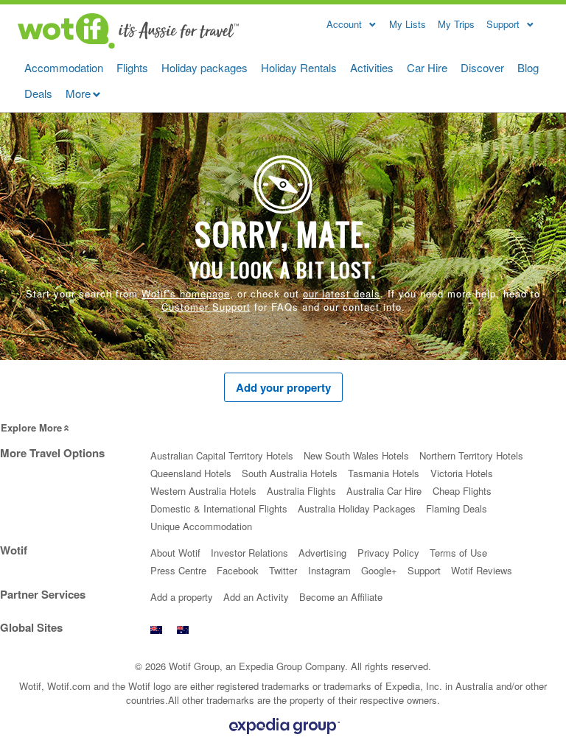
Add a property (181, 597)
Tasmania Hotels (383, 473)
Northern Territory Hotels (471, 455)
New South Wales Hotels (356, 455)
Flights (132, 67)
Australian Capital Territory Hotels (221, 455)
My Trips (456, 24)
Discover (482, 67)
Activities (372, 67)
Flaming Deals (456, 508)
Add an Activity (256, 597)
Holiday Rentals (299, 67)
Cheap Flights (462, 491)
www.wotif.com (183, 633)
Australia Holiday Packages (357, 508)
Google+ (379, 570)
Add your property (283, 387)
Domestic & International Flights (218, 508)
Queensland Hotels (190, 473)
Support (424, 570)
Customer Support (206, 307)
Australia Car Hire (384, 491)
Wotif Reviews (481, 570)
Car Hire (427, 67)
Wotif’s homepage (186, 293)
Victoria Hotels (461, 473)
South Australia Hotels (290, 473)
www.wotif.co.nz (156, 633)
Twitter (283, 570)
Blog (528, 67)
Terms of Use (458, 553)
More (78, 93)
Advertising (322, 553)
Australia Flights (301, 491)
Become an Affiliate (340, 597)
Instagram (329, 570)
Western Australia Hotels (203, 491)
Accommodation (63, 67)
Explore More (31, 427)
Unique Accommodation (201, 526)
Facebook (238, 570)
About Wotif (175, 553)
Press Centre (178, 570)
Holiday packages (204, 67)
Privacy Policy (388, 553)
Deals (38, 93)
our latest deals (341, 293)
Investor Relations (249, 553)
